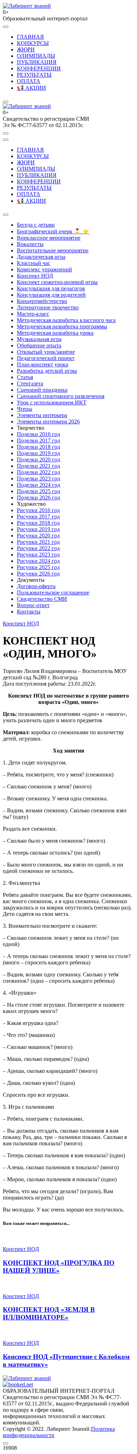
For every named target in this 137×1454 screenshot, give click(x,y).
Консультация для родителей (51, 295)
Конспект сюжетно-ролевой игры (57, 282)
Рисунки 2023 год (38, 555)
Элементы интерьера (42, 415)
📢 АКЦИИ (31, 88)
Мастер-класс (33, 314)
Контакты (28, 612)
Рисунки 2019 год (38, 529)
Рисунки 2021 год (38, 542)
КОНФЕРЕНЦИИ (39, 68)
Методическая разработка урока (55, 333)
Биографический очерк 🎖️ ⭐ (53, 231)
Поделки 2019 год (38, 453)
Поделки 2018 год (38, 447)
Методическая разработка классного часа (66, 320)
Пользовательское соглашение (53, 593)
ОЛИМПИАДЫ (36, 56)
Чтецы (24, 409)
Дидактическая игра (41, 257)
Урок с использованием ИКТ (51, 402)
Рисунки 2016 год (38, 510)
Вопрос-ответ (33, 605)
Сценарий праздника (42, 390)
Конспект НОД (35, 276)
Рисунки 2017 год (38, 517)
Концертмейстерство (42, 301)
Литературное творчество (48, 307)
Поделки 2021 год (38, 466)
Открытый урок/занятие (46, 352)
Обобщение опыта (39, 345)
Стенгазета (30, 383)
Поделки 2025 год (38, 491)
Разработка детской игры (47, 371)
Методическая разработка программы (62, 326)
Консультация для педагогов (51, 288)
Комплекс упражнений (44, 269)
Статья (25, 377)
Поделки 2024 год (38, 485)
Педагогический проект (45, 358)
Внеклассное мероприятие (48, 238)
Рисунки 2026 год (38, 574)
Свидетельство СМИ (42, 599)
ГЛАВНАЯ (30, 37)
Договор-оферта (36, 586)
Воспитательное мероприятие (53, 250)
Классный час (33, 263)
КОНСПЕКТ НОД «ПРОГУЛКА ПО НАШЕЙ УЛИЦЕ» (59, 1266)
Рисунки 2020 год (38, 536)
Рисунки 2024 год (38, 561)
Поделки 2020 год (38, 459)
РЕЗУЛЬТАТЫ (34, 75)
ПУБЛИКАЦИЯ (37, 62)
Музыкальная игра (39, 339)
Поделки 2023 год (38, 478)
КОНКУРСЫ (33, 43)
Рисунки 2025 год (38, 567)
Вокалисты (30, 244)
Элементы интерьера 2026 (48, 421)
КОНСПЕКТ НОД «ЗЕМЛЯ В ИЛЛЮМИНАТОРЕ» (49, 1313)
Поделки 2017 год (38, 440)
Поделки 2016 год (38, 434)
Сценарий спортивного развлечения (60, 396)
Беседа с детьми (36, 225)
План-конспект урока (42, 364)
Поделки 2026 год (38, 498)
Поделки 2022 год (38, 472)
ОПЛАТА (28, 81)
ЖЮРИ (26, 49)
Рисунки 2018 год (38, 523)
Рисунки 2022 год (38, 548)
